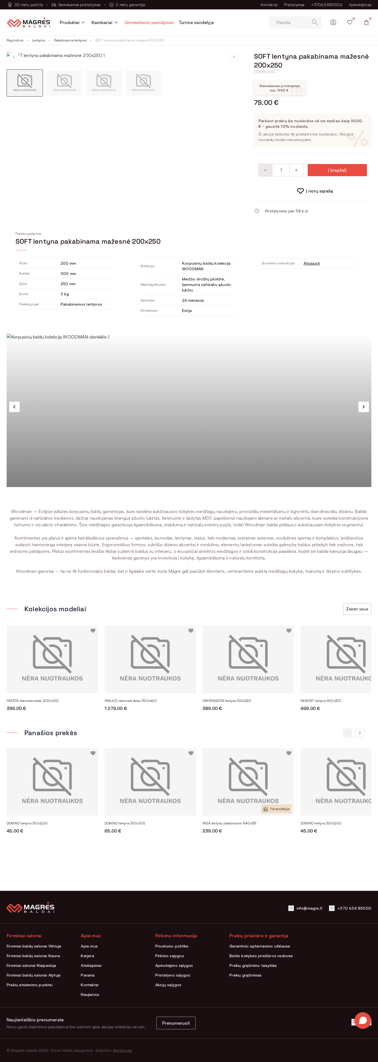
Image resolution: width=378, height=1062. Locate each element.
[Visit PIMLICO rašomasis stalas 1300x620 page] (150, 659)
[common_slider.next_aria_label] (363, 406)
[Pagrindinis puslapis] (29, 22)
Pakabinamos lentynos (70, 40)
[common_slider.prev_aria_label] (14, 406)
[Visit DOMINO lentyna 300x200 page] (52, 782)
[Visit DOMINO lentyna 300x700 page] (150, 782)
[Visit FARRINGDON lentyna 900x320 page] (248, 659)
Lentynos (38, 40)
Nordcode (122, 1050)
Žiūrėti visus (357, 609)
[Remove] (265, 170)
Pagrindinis (15, 40)
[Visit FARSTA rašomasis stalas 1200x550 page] (52, 659)
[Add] (296, 170)
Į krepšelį (337, 170)
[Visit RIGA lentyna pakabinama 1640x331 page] (248, 782)
